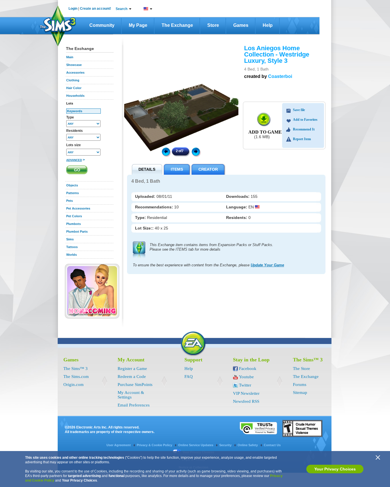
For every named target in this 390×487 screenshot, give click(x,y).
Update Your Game (267, 265)
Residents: (237, 217)
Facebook (247, 368)
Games (240, 25)
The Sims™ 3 (75, 368)
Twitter (245, 385)
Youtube (246, 377)
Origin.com (73, 384)
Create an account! (95, 9)
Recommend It (304, 129)
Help (268, 25)
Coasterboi (280, 76)
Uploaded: (145, 196)
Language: (237, 207)
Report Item (302, 139)
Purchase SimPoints (135, 384)
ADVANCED (74, 160)
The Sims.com (76, 376)
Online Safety (248, 445)
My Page (138, 25)
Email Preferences (134, 405)
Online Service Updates (196, 445)
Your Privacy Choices (335, 469)
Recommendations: (154, 207)
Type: (141, 217)
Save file (299, 110)
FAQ (188, 376)
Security (225, 445)
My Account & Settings (131, 394)
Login (73, 9)
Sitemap (300, 392)
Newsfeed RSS (246, 401)
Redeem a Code (132, 376)
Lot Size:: (145, 228)
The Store (301, 368)
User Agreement (119, 445)
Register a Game (132, 368)
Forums (299, 384)
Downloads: (238, 196)
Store (213, 25)
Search (121, 9)
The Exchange (177, 25)
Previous (165, 151)
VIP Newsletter (246, 393)
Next (196, 151)
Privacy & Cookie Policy (155, 445)
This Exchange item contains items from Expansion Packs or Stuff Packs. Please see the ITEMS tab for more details (211, 247)
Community (101, 25)
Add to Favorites (305, 120)
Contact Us (272, 445)
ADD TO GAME (265, 132)
